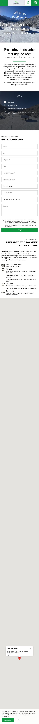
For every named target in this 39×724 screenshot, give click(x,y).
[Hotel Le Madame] (16, 3)
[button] (19, 658)
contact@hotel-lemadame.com (17, 109)
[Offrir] (28, 3)
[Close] (30, 648)
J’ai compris (7, 720)
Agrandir (9, 655)
